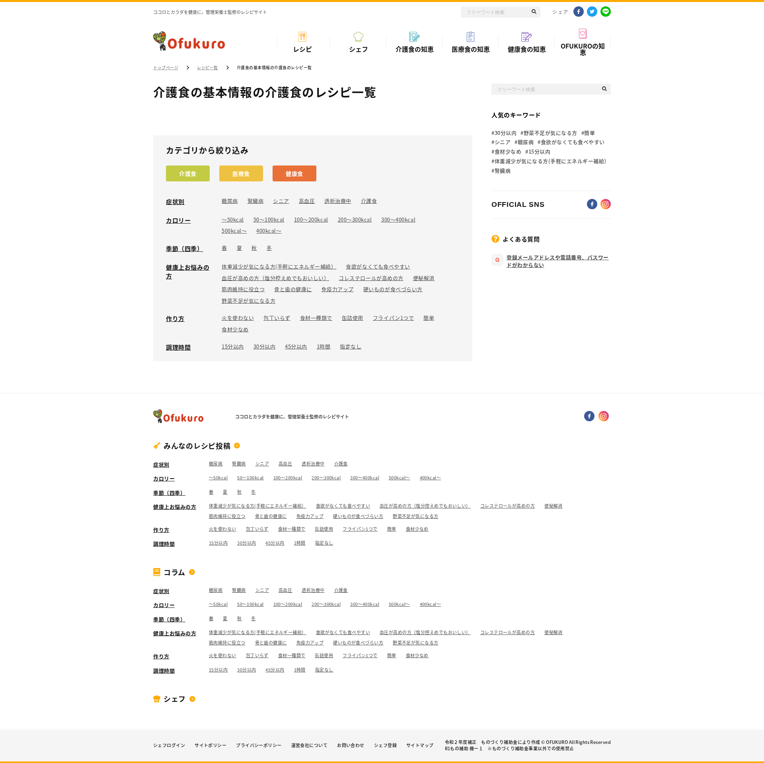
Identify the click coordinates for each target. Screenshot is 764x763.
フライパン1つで (393, 317)
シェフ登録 (385, 745)
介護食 (188, 173)
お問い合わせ (350, 745)
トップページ (165, 68)
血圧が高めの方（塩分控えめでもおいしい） (275, 278)
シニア (281, 200)
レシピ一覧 (207, 68)
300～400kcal (398, 219)
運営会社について (309, 745)
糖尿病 (230, 200)
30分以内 (264, 346)
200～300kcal (355, 219)
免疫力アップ (338, 289)
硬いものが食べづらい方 (393, 289)
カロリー (178, 220)
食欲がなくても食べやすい (378, 266)
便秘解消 (424, 278)
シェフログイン (169, 745)
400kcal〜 (268, 230)
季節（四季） (184, 248)
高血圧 (307, 200)
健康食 (294, 173)
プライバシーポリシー (258, 745)
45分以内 (296, 346)
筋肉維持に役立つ (243, 289)
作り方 (175, 318)
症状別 (175, 201)
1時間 (324, 346)
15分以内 (233, 346)
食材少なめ (235, 329)
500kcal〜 (234, 230)
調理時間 (178, 347)
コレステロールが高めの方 (371, 278)
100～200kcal (311, 219)
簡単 (428, 317)
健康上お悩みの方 (187, 272)
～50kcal (233, 219)
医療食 (241, 173)
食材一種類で (316, 317)
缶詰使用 (352, 317)
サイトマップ (420, 745)
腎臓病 (256, 200)
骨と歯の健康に (293, 289)
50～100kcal (269, 219)
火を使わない (238, 317)
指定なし (350, 346)
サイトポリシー (210, 745)
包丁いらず (276, 317)
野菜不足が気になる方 (248, 300)
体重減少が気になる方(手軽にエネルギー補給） (279, 266)
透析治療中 (337, 200)
